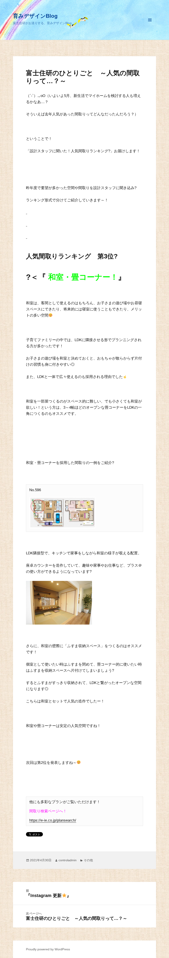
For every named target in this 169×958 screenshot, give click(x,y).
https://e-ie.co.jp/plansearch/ (52, 820)
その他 (88, 860)
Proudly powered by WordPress (48, 949)
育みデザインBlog (35, 16)
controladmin (68, 860)
